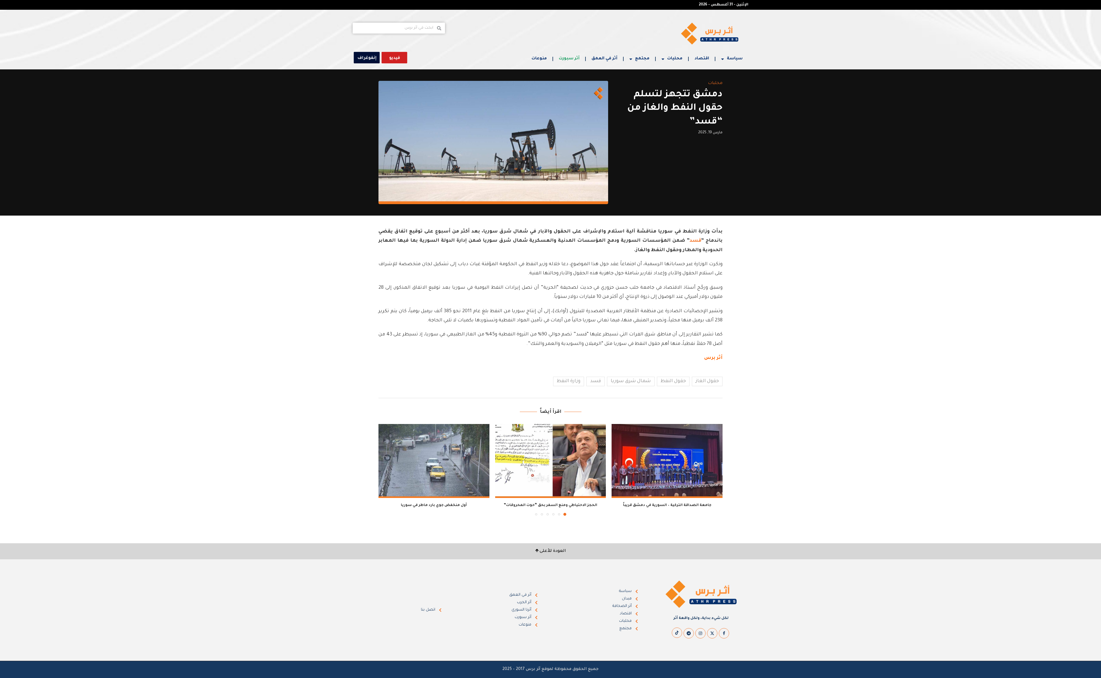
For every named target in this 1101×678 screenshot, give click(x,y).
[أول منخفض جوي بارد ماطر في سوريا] (433, 461)
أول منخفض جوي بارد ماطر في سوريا (434, 505)
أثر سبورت (569, 58)
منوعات (539, 58)
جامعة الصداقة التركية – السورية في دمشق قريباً (667, 505)
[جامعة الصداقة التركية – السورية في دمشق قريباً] (667, 461)
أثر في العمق (604, 58)
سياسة (735, 58)
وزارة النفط (568, 381)
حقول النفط (673, 381)
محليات (674, 58)
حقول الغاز (707, 381)
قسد (695, 240)
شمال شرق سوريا (631, 381)
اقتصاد (701, 58)
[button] (386, 469)
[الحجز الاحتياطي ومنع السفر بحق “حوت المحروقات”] (550, 461)
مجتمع (642, 58)
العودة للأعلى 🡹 (550, 551)
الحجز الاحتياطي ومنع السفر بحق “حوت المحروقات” (550, 505)
